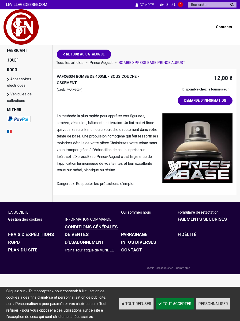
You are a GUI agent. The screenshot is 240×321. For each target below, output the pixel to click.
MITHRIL (14, 109)
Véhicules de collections (19, 97)
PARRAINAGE (134, 234)
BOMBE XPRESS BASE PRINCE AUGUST (152, 62)
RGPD (14, 242)
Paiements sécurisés (202, 219)
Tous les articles (69, 62)
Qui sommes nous (136, 212)
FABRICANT (17, 50)
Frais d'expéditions (31, 234)
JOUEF (13, 60)
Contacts (224, 27)
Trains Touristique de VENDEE (89, 250)
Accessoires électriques (19, 82)
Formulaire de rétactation (198, 212)
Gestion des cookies (25, 219)
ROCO (12, 69)
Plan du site (23, 250)
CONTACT (131, 250)
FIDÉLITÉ (187, 234)
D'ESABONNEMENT (84, 242)
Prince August (101, 62)
